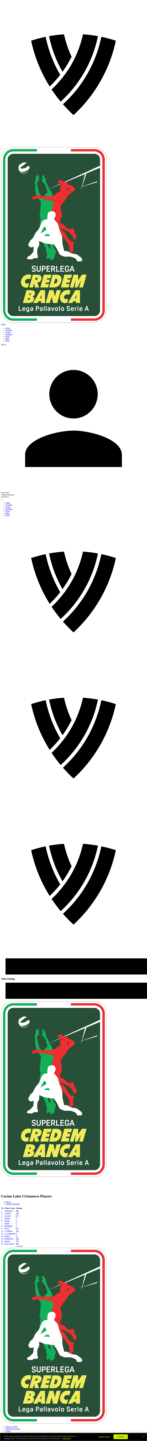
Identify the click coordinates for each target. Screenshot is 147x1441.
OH (17, 1216)
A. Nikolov (8, 1231)
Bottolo (7, 1241)
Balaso (6, 1223)
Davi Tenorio (9, 1244)
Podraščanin (8, 1239)
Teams (8, 1186)
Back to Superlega (12, 1182)
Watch (3, 324)
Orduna (7, 1218)
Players (8, 1202)
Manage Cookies (104, 1437)
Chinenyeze (8, 1211)
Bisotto (7, 1221)
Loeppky (7, 1216)
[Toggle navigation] (2, 499)
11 (2, 1231)
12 (2, 1234)
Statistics (9, 1188)
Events (8, 332)
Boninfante (8, 1226)
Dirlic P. (7, 1236)
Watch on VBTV (12, 1180)
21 (2, 1241)
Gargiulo (7, 1213)
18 (2, 1239)
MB (17, 1211)
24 (2, 1244)
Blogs (8, 341)
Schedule (9, 330)
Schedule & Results (13, 1184)
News (8, 336)
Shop (7, 339)
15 (2, 1236)
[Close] (143, 1436)
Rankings (9, 334)
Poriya (6, 1228)
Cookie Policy (66, 1438)
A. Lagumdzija (9, 1234)
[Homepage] (73, 74)
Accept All (120, 1437)
